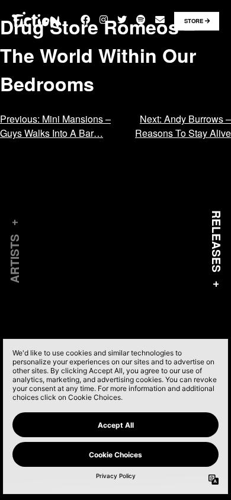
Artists (14, 258)
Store (194, 21)
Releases (216, 241)
